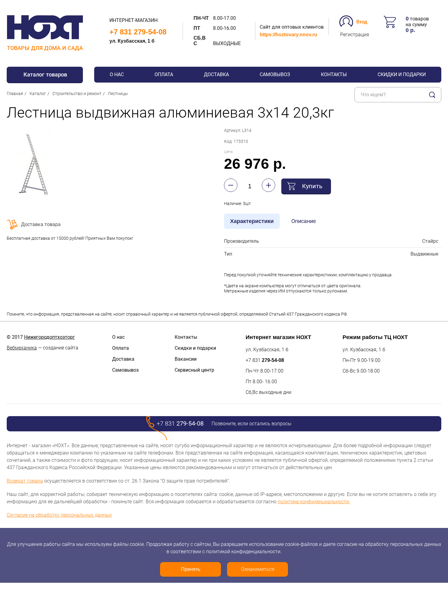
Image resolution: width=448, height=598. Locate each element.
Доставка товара (41, 224)
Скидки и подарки (402, 74)
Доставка (216, 74)
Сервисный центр (194, 370)
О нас (117, 74)
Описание (303, 221)
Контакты (334, 74)
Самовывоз (275, 74)
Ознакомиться (257, 569)
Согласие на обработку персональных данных (59, 515)
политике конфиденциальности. (314, 501)
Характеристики (252, 221)
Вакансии (186, 359)
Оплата (164, 74)
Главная (15, 93)
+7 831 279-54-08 (137, 32)
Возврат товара (25, 481)
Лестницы (118, 93)
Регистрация (354, 34)
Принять (190, 569)
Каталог (38, 93)
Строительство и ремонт (76, 93)
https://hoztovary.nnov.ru (288, 34)
